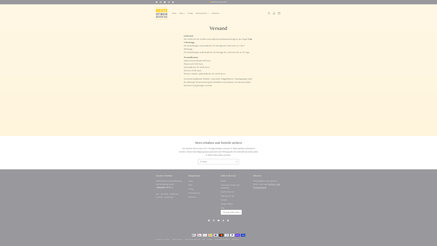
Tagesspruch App (227, 196)
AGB (203, 239)
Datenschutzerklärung (192, 239)
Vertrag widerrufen (231, 212)
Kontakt (224, 200)
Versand (209, 239)
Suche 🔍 (224, 181)
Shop (190, 185)
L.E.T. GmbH (166, 239)
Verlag (190, 189)
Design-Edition (227, 204)
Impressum (235, 239)
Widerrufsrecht (177, 239)
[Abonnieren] (236, 161)
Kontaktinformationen (222, 239)
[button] (182, 13)
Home (190, 181)
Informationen (194, 193)
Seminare (192, 197)
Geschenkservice (227, 192)
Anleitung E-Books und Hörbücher (230, 186)
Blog (222, 208)
